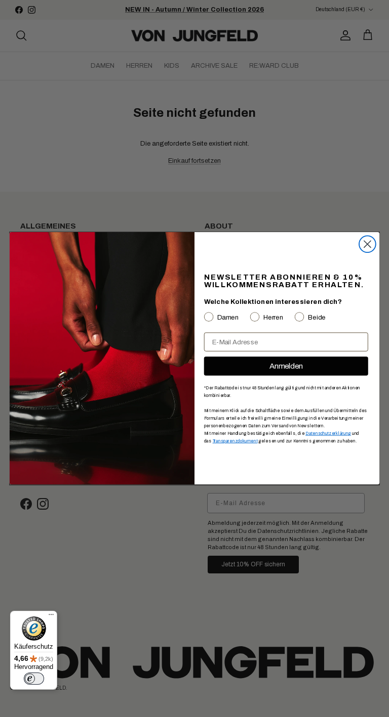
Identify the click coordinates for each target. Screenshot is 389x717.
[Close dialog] (367, 244)
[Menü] (51, 617)
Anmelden (286, 366)
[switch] (34, 679)
